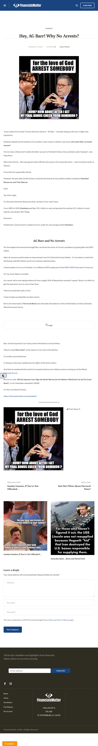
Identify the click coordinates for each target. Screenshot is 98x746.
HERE (36, 383)
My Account (8, 711)
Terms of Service (63, 620)
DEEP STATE (69, 267)
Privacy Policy (48, 620)
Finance (49, 28)
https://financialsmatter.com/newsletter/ (20, 396)
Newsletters (8, 702)
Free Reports (8, 707)
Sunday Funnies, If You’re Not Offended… (22, 554)
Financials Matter (10, 729)
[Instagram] (10, 683)
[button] (3, 375)
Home (6, 693)
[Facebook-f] (5, 683)
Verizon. (7, 165)
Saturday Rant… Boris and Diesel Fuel (68, 558)
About (6, 698)
